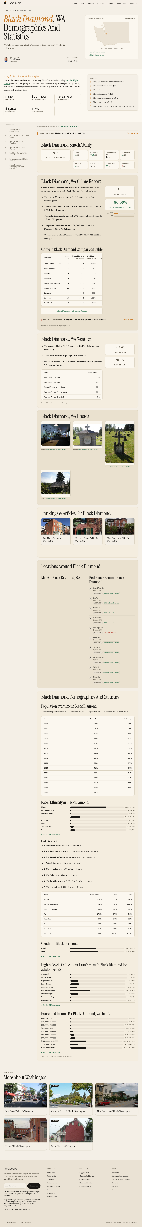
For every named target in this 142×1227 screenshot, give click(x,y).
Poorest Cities (52, 1190)
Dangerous (121, 3)
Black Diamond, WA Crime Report (71, 181)
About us (115, 1173)
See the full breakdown (51, 835)
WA (11, 10)
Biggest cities (84, 1173)
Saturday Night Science (23, 1201)
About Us (133, 3)
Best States (51, 1193)
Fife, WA (95, 598)
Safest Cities (51, 1176)
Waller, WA (96, 667)
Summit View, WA (98, 588)
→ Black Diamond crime (97, 55)
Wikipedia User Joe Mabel (53, 449)
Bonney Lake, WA (98, 657)
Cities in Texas (84, 1179)
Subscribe (34, 1186)
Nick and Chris (25, 1210)
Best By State (52, 1197)
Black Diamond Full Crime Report (72, 311)
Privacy (115, 1186)
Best (83, 3)
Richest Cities (52, 1183)
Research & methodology (121, 1176)
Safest (91, 3)
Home (6, 10)
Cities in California (86, 1176)
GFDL (64, 449)
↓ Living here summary (96, 52)
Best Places (51, 1173)
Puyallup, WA (97, 618)
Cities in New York (86, 1186)
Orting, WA (96, 637)
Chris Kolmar (15, 59)
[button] (87, 133)
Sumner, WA (96, 608)
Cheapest (101, 3)
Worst (111, 3)
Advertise (115, 1183)
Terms (114, 1190)
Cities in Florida (85, 1183)
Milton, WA (96, 677)
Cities (74, 3)
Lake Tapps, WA (98, 627)
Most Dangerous (53, 1186)
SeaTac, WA (96, 647)
